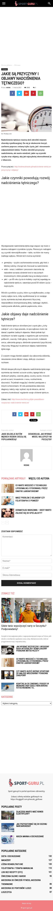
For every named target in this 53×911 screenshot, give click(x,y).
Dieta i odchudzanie (10, 856)
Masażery (6, 860)
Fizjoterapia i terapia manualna (17, 868)
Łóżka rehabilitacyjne (12, 864)
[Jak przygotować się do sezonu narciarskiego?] (7, 827)
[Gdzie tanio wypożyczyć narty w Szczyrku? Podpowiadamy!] (26, 610)
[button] (49, 3)
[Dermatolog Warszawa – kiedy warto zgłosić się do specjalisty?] (7, 513)
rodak (8, 87)
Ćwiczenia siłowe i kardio (13, 876)
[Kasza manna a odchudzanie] (7, 839)
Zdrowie (4, 69)
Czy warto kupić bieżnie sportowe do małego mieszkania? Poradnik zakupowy (32, 673)
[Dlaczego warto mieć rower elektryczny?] (7, 815)
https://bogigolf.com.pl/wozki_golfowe (26, 799)
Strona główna (6, 65)
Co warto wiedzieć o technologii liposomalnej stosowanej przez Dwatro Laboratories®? (31, 488)
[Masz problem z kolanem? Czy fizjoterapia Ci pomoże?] (7, 500)
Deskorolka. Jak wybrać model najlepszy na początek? (40, 437)
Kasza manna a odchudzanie (30, 836)
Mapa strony (26, 903)
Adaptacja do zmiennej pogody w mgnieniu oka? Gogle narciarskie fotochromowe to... (32, 685)
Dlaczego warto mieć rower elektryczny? (29, 812)
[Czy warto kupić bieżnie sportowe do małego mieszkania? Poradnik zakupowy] (7, 674)
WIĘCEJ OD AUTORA (39, 478)
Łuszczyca (6, 892)
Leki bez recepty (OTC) (12, 872)
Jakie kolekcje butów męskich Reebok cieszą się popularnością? (13, 437)
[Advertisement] (26, 34)
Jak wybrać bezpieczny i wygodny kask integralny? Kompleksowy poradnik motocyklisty (32, 648)
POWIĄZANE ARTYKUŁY (13, 478)
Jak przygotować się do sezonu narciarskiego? (31, 825)
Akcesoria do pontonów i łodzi (16, 888)
